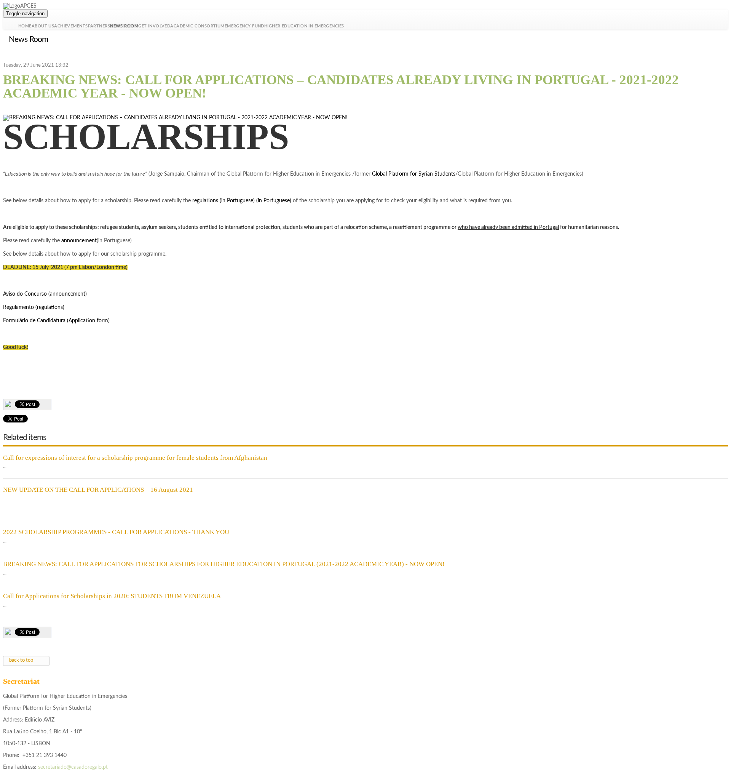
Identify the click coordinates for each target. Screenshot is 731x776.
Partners (99, 26)
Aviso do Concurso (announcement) (45, 294)
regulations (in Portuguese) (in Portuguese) (241, 200)
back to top (21, 660)
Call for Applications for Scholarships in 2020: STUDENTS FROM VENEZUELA (112, 596)
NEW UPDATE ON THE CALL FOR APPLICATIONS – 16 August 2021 (98, 489)
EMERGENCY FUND (244, 26)
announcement (79, 240)
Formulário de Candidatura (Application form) (56, 320)
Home (25, 26)
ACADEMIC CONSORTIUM (197, 26)
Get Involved (154, 26)
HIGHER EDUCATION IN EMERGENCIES (304, 26)
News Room (124, 26)
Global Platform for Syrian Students (413, 174)
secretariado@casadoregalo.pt (73, 767)
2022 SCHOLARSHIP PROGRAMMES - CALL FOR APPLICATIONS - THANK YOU (116, 532)
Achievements (71, 26)
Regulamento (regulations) (33, 307)
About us (43, 26)
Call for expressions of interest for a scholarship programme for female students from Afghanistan (135, 457)
